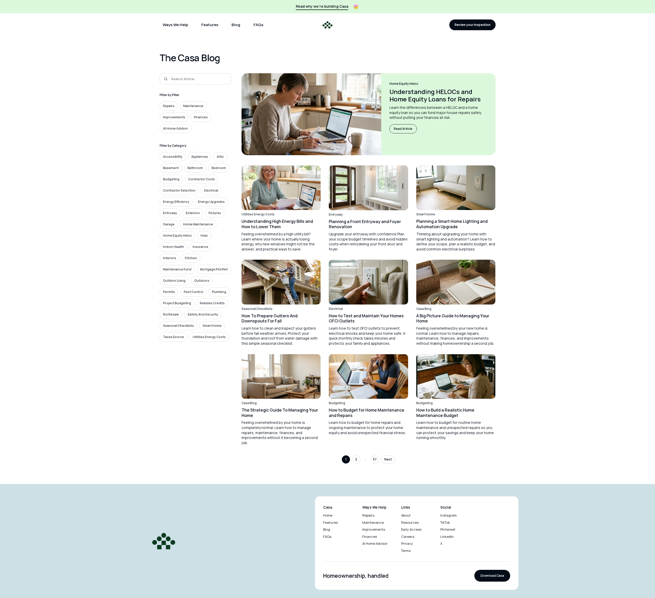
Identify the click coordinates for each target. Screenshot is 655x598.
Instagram (448, 515)
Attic (220, 156)
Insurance (200, 247)
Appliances (199, 156)
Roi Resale (171, 314)
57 (375, 459)
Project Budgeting (177, 303)
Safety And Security (203, 314)
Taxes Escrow (173, 337)
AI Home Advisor (175, 128)
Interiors (169, 258)
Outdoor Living (174, 280)
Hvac (204, 235)
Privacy (407, 543)
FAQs (258, 24)
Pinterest (447, 529)
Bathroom (195, 168)
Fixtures (215, 213)
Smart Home (212, 325)
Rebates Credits (212, 303)
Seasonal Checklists (178, 325)
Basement (171, 168)
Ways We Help (175, 24)
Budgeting (171, 179)
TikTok (445, 522)
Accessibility (172, 156)
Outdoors (201, 280)
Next (388, 459)
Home (327, 515)
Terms (406, 550)
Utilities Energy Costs (209, 337)
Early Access (411, 529)
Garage (168, 224)
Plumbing (219, 292)
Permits (169, 292)
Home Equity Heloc (177, 235)
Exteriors (193, 213)
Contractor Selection (179, 190)
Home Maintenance (198, 224)
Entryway (170, 213)
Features (209, 24)
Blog (236, 24)
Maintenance (193, 106)
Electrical (211, 190)
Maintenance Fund (177, 269)
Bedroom (219, 168)
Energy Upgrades (211, 202)
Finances (201, 117)
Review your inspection (472, 25)
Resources (410, 522)
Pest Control (193, 292)
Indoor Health (173, 247)
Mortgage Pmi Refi (214, 269)
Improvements (174, 117)
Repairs (168, 106)
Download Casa (492, 575)
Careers (407, 536)
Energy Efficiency (176, 202)
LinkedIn (447, 536)
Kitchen (191, 258)
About (406, 515)
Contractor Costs (201, 179)
